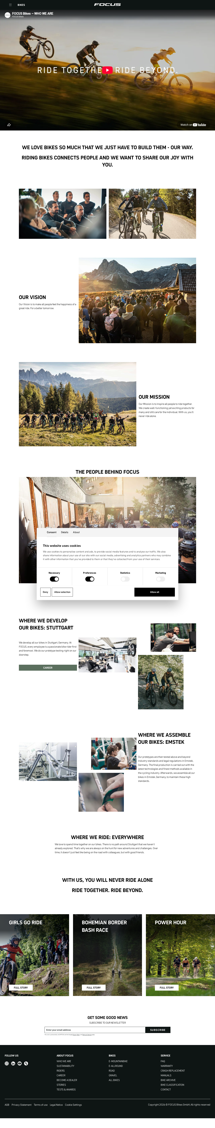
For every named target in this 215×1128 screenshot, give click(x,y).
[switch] (89, 579)
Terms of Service (87, 1035)
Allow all (154, 592)
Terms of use (41, 1104)
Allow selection (62, 592)
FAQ (163, 1061)
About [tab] (76, 532)
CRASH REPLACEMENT (173, 1070)
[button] (10, 4)
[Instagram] (7, 1063)
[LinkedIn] (13, 1063)
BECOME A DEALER (67, 1080)
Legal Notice (56, 1104)
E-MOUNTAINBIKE (118, 1061)
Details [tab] (64, 532)
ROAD (112, 1070)
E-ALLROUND (116, 1066)
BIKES (21, 5)
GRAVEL (113, 1075)
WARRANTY (167, 1066)
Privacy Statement (21, 1104)
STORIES (61, 1084)
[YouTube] (20, 1063)
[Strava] (26, 1063)
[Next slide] (191, 536)
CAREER (47, 667)
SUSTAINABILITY (65, 1066)
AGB (7, 1104)
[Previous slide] (23, 536)
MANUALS (166, 1075)
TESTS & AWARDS (66, 1089)
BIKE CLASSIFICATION (172, 1084)
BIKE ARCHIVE (168, 1080)
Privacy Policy (76, 1035)
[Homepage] (107, 5)
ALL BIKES (114, 1080)
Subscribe (158, 1030)
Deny (45, 592)
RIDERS (61, 1070)
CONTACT (166, 1089)
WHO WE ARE (64, 1061)
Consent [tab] (51, 532)
